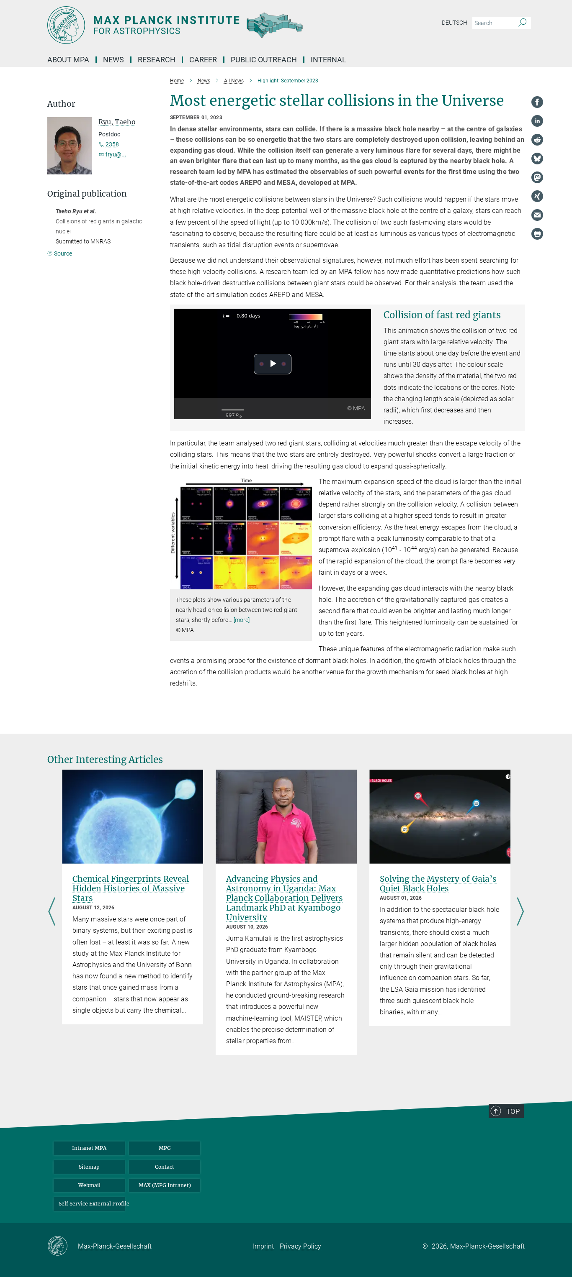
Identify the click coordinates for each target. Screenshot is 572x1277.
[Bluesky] (537, 158)
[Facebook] (537, 102)
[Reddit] (537, 139)
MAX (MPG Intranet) (165, 1185)
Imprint (263, 1246)
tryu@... (116, 154)
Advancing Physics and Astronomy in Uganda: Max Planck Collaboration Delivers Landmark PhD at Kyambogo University (284, 898)
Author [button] (61, 104)
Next (520, 912)
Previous (51, 912)
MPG (165, 1148)
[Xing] (537, 196)
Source (63, 253)
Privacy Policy (300, 1246)
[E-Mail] (537, 215)
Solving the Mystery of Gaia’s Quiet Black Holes (438, 883)
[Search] (522, 23)
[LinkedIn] (537, 121)
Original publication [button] (87, 194)
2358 (112, 144)
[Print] (537, 234)
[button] (304, 583)
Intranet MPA (89, 1148)
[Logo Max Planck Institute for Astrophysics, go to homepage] (204, 25)
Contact (164, 1167)
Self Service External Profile (92, 1203)
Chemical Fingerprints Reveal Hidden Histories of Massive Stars (130, 888)
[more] (242, 620)
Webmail (89, 1185)
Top (513, 1111)
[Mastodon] (537, 177)
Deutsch (454, 22)
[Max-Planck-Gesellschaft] (62, 1246)
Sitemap (89, 1167)
